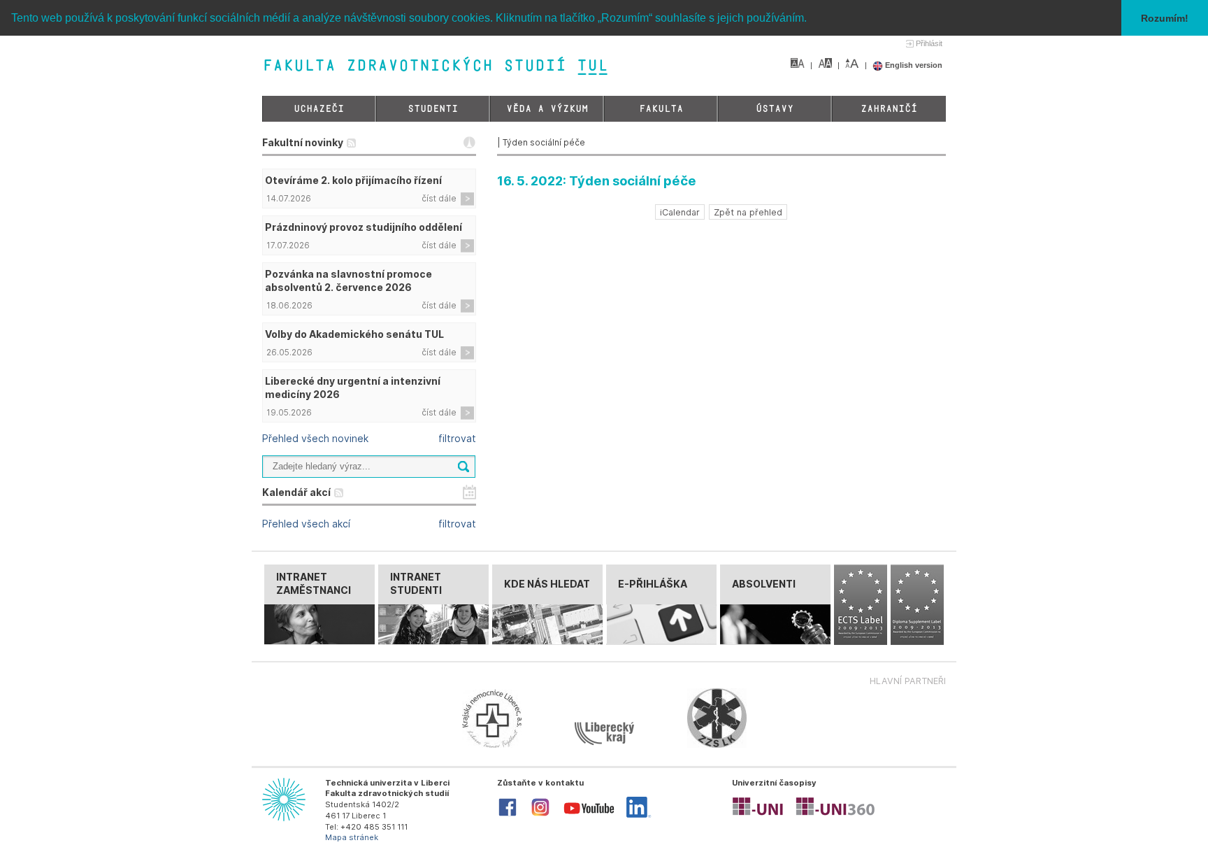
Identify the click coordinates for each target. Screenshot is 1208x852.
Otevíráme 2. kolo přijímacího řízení (353, 180)
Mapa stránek (351, 837)
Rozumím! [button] (1164, 18)
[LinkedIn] (638, 815)
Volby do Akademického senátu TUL (354, 334)
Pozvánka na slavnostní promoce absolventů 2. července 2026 (348, 280)
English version (912, 65)
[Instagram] (540, 815)
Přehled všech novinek (315, 438)
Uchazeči (319, 109)
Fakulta (661, 109)
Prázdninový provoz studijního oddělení (363, 227)
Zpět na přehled (748, 212)
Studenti (433, 109)
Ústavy (774, 109)
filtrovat (457, 438)
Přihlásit (929, 43)
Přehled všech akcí (306, 524)
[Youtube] (589, 817)
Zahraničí (889, 109)
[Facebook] (507, 815)
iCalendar (680, 212)
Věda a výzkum (547, 109)
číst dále (439, 198)
